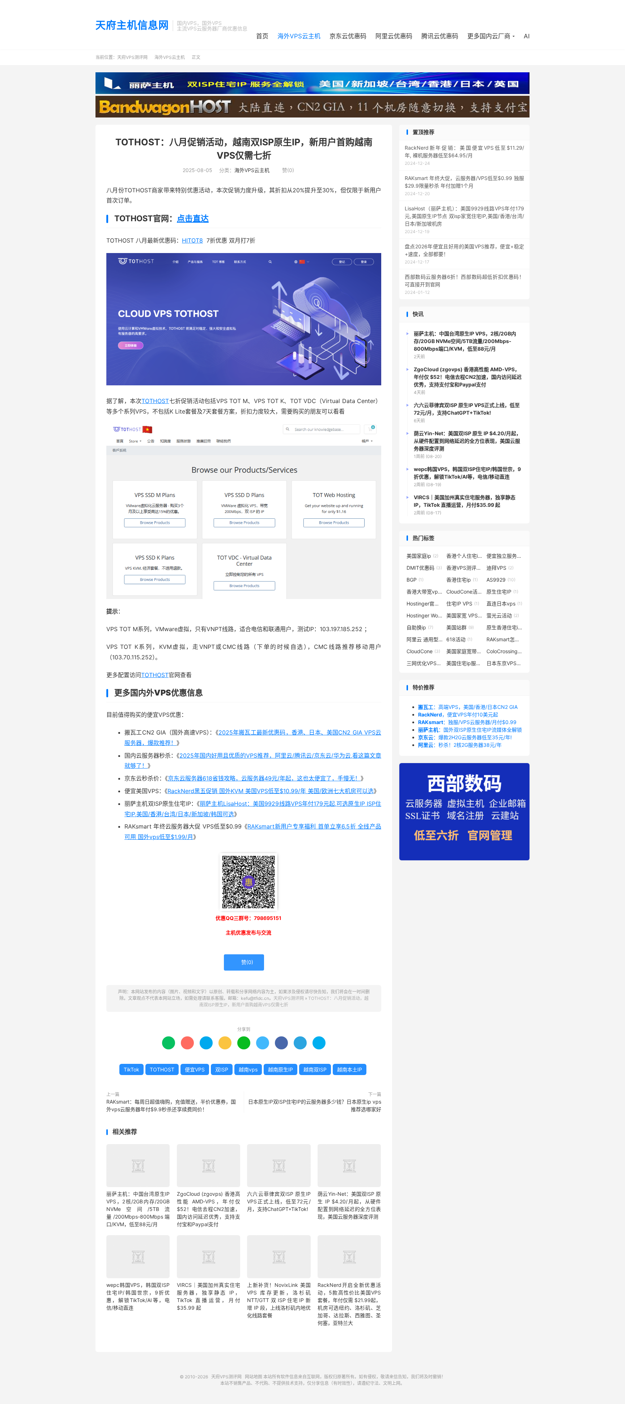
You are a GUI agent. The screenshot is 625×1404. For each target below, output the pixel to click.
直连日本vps (504, 603)
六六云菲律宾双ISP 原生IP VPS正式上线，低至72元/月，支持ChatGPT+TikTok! (278, 1201)
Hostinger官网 (425, 603)
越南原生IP (280, 1069)
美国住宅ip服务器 (464, 663)
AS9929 (500, 580)
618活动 (459, 639)
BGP (415, 580)
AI (527, 36)
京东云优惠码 (347, 36)
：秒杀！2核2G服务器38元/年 (460, 745)
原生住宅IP (502, 591)
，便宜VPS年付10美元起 (458, 714)
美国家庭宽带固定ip (464, 651)
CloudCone (423, 651)
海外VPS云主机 (298, 36)
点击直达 (193, 218)
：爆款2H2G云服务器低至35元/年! (465, 737)
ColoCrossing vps (504, 651)
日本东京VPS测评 (504, 663)
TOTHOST (155, 400)
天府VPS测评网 (132, 57)
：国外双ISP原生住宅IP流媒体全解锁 (470, 730)
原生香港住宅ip (504, 627)
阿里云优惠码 (393, 36)
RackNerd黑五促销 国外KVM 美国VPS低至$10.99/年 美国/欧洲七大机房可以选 (270, 791)
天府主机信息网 (132, 25)
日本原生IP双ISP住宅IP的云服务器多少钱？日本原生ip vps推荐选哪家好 (314, 1105)
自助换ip (420, 627)
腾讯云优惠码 (439, 36)
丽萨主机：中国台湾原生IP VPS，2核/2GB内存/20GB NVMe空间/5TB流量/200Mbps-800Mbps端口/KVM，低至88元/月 (138, 1209)
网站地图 (253, 1376)
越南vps (248, 1069)
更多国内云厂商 (488, 36)
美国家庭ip (422, 556)
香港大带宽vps (425, 591)
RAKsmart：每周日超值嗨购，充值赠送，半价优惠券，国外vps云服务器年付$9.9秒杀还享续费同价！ (171, 1105)
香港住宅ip (462, 580)
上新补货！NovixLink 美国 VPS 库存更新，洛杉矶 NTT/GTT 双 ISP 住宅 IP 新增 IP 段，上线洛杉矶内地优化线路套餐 (278, 1300)
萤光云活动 (502, 615)
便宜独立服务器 (504, 556)
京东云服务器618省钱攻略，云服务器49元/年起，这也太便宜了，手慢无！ (264, 778)
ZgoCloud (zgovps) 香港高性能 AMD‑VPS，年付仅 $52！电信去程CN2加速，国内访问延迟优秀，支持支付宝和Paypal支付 (208, 1209)
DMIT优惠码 (424, 568)
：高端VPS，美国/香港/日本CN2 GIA (468, 707)
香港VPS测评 (464, 568)
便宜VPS (195, 1069)
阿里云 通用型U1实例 (425, 639)
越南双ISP (315, 1069)
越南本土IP (349, 1069)
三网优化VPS (425, 663)
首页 (262, 36)
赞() (285, 170)
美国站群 (460, 627)
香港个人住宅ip (464, 556)
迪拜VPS (500, 568)
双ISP (221, 1069)
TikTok (131, 1069)
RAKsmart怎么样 (504, 639)
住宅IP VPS (462, 603)
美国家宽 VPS (464, 615)
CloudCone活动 (464, 591)
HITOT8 (192, 240)
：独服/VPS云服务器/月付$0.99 (467, 722)
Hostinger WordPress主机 (425, 615)
